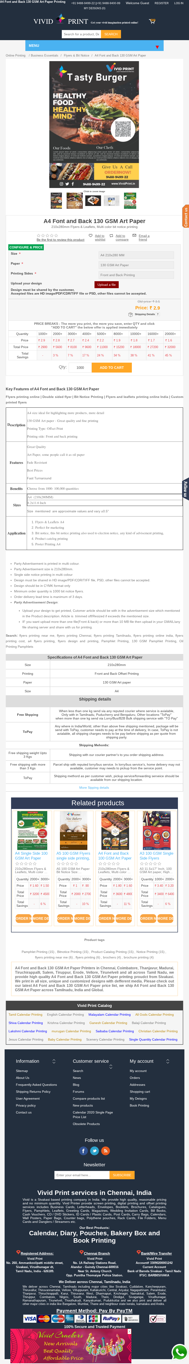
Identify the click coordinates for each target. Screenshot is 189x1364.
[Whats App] (180, 1352)
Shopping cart (140, 1091)
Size (14, 253)
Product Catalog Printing (109, 952)
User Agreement (28, 1098)
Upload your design (26, 283)
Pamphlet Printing (34, 952)
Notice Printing (147, 952)
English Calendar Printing (65, 1014)
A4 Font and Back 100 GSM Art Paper (115, 855)
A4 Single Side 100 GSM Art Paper (31, 855)
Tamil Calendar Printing (25, 1014)
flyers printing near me (51, 957)
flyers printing (85, 957)
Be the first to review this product (60, 240)
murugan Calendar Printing (71, 1031)
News (77, 1078)
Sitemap (22, 1071)
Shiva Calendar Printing (26, 1023)
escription (17, 425)
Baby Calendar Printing (65, 1039)
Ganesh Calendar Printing (108, 1023)
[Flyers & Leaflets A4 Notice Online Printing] (56, 201)
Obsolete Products (86, 1124)
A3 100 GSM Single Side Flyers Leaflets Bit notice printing (156, 860)
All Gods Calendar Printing (154, 1014)
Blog (76, 1084)
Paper (16, 263)
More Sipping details (94, 787)
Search (78, 1071)
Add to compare (122, 235)
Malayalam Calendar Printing (110, 1014)
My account (138, 1071)
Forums (78, 1091)
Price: (141, 307)
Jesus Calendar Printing (26, 1039)
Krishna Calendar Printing (66, 1023)
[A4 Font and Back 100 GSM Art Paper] (115, 830)
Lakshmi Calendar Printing (28, 1031)
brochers (109, 957)
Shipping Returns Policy (33, 1091)
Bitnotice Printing (69, 952)
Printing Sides (22, 273)
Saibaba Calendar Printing (115, 1031)
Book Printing (139, 1105)
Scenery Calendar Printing (105, 1039)
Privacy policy (26, 1105)
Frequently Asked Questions (36, 1084)
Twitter (94, 1150)
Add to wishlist (100, 237)
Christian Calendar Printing (158, 1031)
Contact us (24, 1112)
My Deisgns (138, 1098)
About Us (22, 1078)
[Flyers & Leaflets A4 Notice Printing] (75, 201)
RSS (105, 1150)
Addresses (137, 1084)
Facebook (83, 1150)
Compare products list (89, 1098)
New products (83, 1105)
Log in (178, 3)
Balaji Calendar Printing (149, 1023)
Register (162, 3)
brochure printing (136, 957)
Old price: (145, 301)
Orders (135, 1078)
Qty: (63, 366)
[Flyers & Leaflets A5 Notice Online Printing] (73, 830)
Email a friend (144, 235)
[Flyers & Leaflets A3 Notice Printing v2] (156, 830)
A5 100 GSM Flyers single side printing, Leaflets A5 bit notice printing (73, 860)
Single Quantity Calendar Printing (153, 1039)
